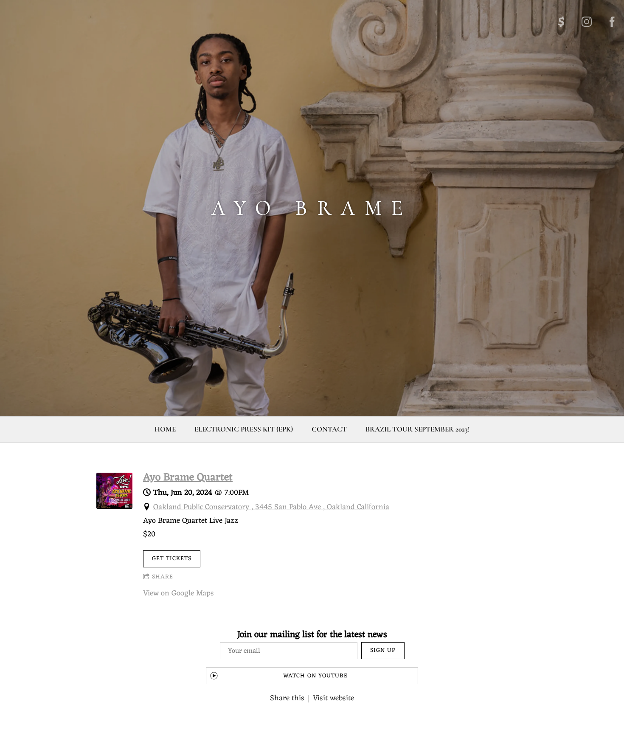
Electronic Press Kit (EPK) (243, 429)
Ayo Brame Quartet (188, 477)
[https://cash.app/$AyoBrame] (561, 22)
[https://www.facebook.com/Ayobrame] (612, 22)
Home (165, 429)
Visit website (333, 698)
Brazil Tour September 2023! (417, 429)
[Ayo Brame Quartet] (114, 506)
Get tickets (171, 558)
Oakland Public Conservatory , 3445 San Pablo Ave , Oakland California (271, 507)
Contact (329, 429)
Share (162, 577)
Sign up (383, 650)
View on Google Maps (178, 593)
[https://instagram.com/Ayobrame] (587, 22)
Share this (287, 698)
